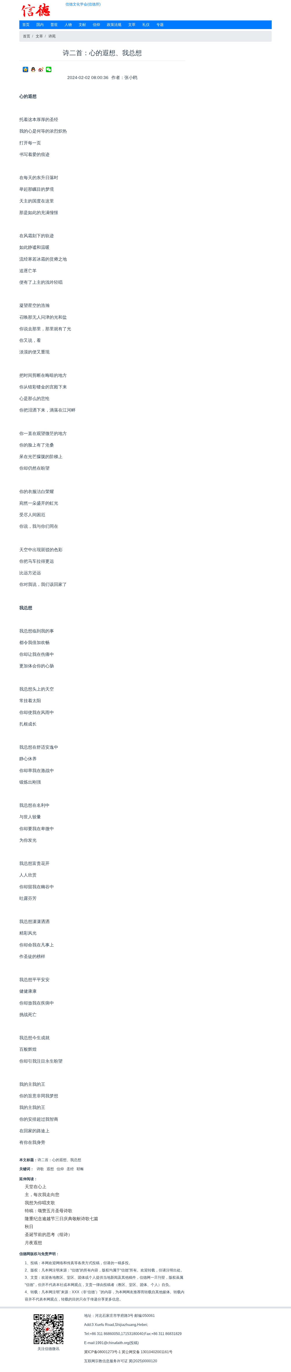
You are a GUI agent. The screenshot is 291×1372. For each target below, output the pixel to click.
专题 (160, 25)
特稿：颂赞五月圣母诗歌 (48, 1210)
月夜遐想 (33, 1242)
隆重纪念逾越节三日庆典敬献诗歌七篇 (61, 1218)
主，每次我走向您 (42, 1194)
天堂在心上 (35, 1186)
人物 (68, 25)
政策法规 (114, 25)
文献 (82, 25)
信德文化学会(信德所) (82, 4)
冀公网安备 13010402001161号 (147, 1352)
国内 (40, 25)
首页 (26, 25)
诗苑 (52, 36)
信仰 (96, 25)
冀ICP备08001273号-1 (102, 1352)
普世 (54, 25)
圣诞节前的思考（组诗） (48, 1234)
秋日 (29, 1226)
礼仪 (146, 25)
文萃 (131, 25)
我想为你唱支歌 (40, 1202)
